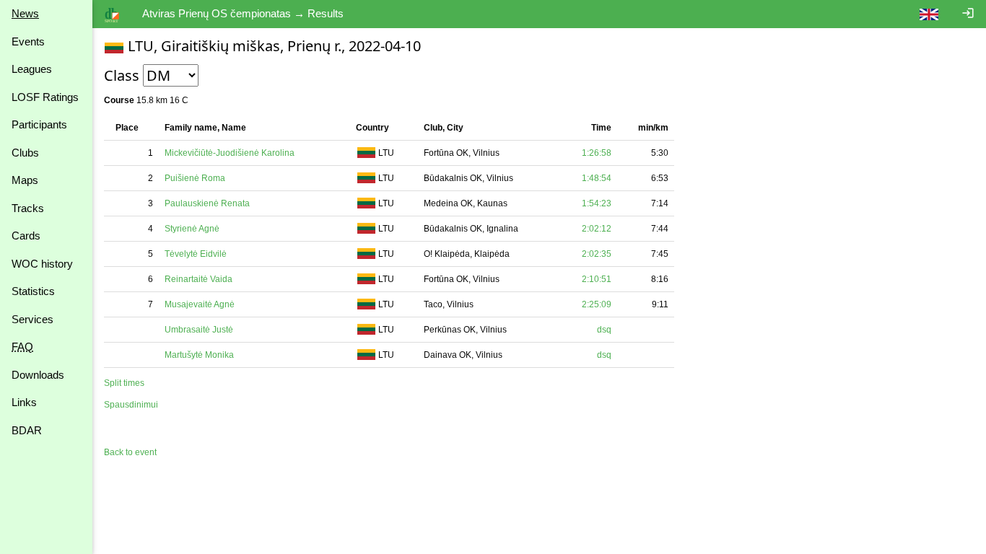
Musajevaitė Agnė (200, 304)
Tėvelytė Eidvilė (196, 254)
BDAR (27, 430)
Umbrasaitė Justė (199, 330)
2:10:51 (596, 279)
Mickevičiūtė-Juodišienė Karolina (230, 153)
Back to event (130, 452)
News (25, 13)
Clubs (25, 152)
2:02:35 (596, 254)
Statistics (33, 291)
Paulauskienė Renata (207, 203)
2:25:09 (596, 304)
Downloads (38, 375)
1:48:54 (596, 178)
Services (32, 319)
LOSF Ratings (45, 97)
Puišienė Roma (195, 178)
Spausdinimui (131, 405)
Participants (39, 124)
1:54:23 (596, 203)
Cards (26, 235)
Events (28, 41)
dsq (604, 330)
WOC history (42, 264)
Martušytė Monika (199, 355)
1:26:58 (596, 153)
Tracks (28, 208)
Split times (124, 383)
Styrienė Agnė (192, 229)
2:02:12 (596, 229)
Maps (25, 180)
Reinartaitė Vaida (198, 279)
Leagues (32, 69)
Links (24, 402)
